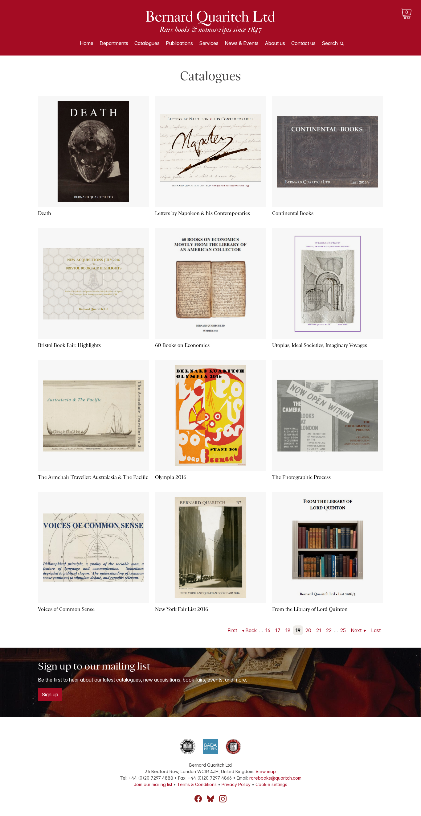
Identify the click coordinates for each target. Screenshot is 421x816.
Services (209, 43)
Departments (114, 43)
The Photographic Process (301, 477)
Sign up (50, 694)
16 (267, 630)
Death (44, 213)
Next (357, 630)
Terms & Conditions (197, 784)
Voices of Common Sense (66, 609)
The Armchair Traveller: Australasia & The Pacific (93, 477)
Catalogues (147, 43)
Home (86, 43)
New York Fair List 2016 (181, 609)
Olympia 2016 (170, 477)
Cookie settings (271, 784)
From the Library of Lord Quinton (310, 609)
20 (308, 630)
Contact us (303, 43)
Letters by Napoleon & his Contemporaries (202, 213)
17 (277, 630)
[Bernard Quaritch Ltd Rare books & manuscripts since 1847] (210, 21)
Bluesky (210, 798)
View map (265, 771)
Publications (179, 43)
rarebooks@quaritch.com (275, 778)
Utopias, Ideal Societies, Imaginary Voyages (319, 345)
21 (318, 630)
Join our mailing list (153, 784)
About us (275, 43)
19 (298, 630)
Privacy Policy (236, 784)
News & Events (242, 43)
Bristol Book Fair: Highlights (69, 345)
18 (288, 630)
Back (251, 630)
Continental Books (292, 213)
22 (329, 630)
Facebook (198, 798)
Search (330, 43)
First (232, 630)
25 (343, 630)
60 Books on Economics (182, 345)
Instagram (223, 798)
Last (376, 630)
